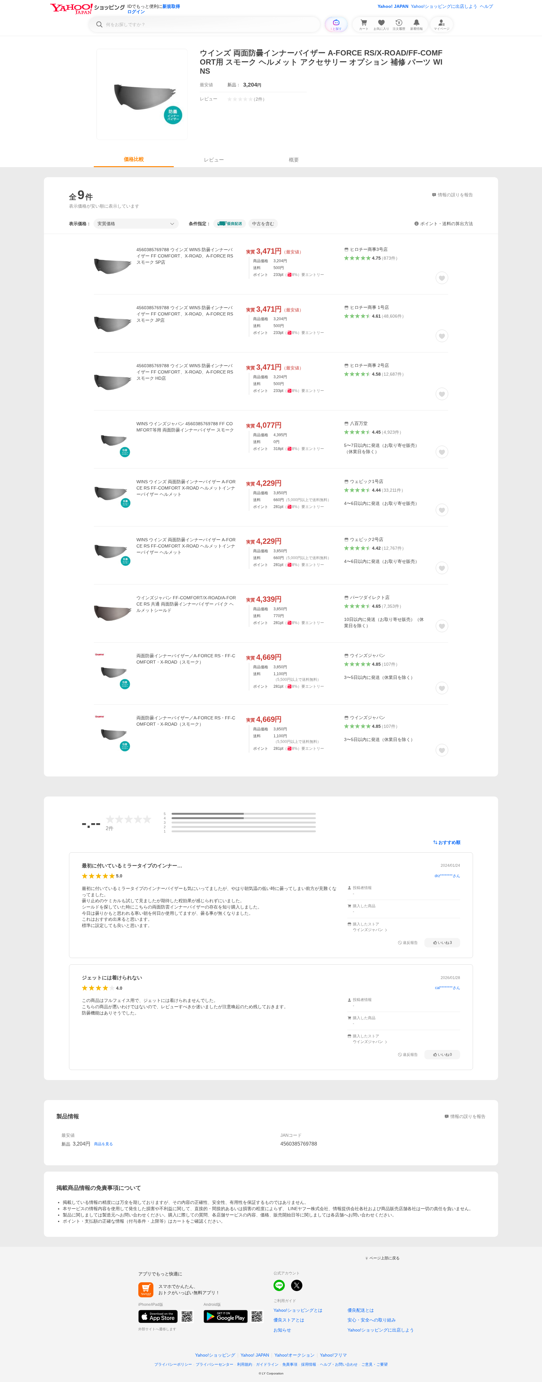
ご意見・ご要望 (374, 1364)
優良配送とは (361, 1310)
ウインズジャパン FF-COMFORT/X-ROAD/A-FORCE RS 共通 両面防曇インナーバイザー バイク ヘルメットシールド (186, 604)
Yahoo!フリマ (333, 1355)
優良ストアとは (289, 1319)
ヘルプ (486, 6)
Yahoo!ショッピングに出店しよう (444, 6)
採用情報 (308, 1364)
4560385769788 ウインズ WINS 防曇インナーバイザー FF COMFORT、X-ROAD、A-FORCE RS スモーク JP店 (184, 314)
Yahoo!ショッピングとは (298, 1310)
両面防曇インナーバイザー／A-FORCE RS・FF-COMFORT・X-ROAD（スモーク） (185, 659)
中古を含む (263, 223)
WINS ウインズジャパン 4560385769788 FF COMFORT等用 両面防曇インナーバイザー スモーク (185, 426)
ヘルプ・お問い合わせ (339, 1364)
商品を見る (103, 1144)
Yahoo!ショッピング (215, 1355)
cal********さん (447, 988)
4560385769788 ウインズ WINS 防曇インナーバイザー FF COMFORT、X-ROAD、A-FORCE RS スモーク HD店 (184, 372)
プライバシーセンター (214, 1364)
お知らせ (282, 1329)
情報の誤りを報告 (468, 1116)
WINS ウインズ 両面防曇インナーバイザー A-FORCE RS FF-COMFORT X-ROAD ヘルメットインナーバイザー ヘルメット (186, 488)
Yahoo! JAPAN (393, 6)
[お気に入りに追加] (442, 278)
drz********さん (447, 876)
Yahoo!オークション (294, 1355)
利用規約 (244, 1364)
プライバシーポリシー (173, 1364)
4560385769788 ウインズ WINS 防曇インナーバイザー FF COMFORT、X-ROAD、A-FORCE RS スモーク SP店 (184, 256)
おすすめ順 (449, 842)
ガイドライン (267, 1364)
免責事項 (289, 1364)
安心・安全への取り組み (372, 1319)
